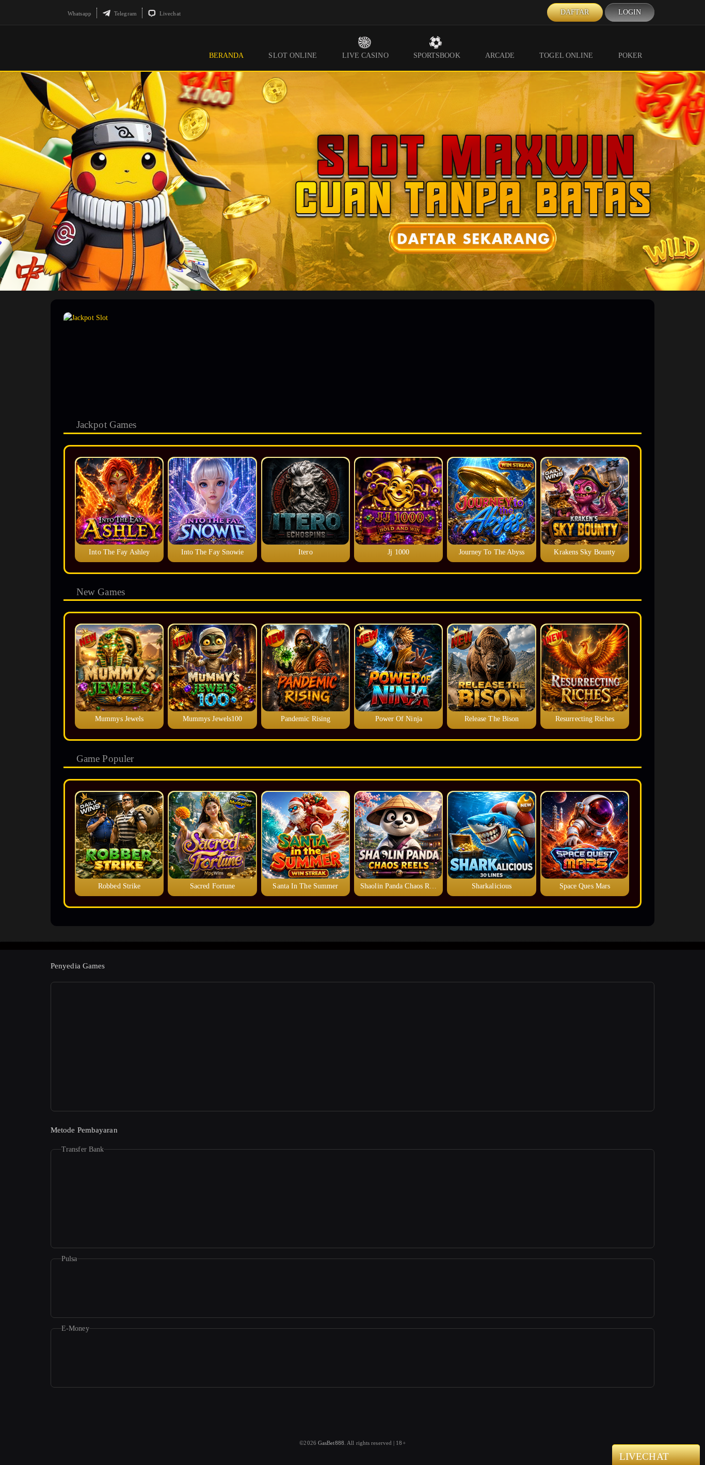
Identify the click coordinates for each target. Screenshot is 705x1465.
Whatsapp (78, 13)
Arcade (500, 55)
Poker (630, 55)
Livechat (169, 13)
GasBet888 (331, 1443)
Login (630, 12)
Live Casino (365, 55)
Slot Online (292, 55)
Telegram (125, 13)
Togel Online (566, 55)
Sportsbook (436, 55)
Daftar (574, 12)
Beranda (226, 55)
